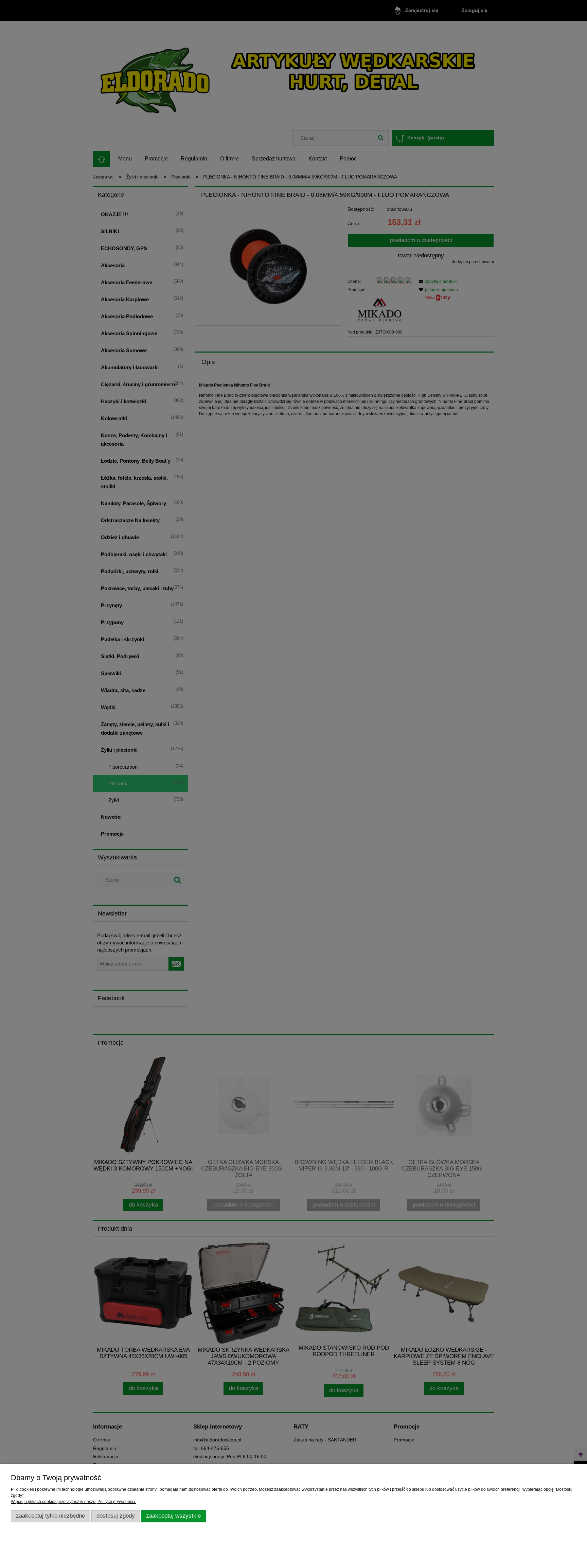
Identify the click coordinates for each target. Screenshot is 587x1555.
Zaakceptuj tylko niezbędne (50, 1516)
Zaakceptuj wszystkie (173, 1516)
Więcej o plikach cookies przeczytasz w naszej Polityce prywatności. (73, 1501)
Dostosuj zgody (115, 1516)
